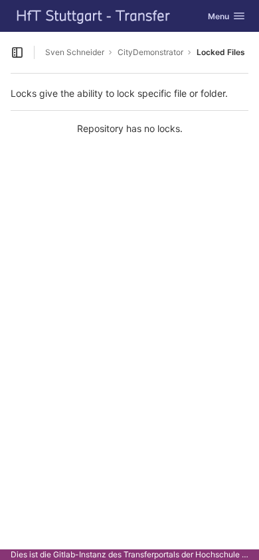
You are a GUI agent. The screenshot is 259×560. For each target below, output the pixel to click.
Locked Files (221, 52)
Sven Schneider (74, 52)
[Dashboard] (93, 16)
